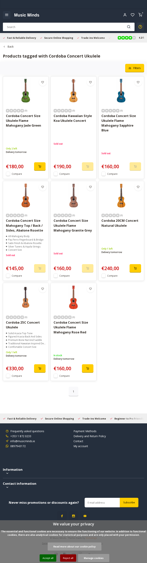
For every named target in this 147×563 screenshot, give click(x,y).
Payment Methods (85, 431)
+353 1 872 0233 (20, 436)
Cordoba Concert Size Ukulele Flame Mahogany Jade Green (23, 121)
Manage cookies (94, 558)
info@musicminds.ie (22, 441)
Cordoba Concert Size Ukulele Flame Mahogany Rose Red (71, 327)
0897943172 (18, 446)
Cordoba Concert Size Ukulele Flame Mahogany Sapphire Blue (118, 123)
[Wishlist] (132, 15)
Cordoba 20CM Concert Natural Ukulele (119, 223)
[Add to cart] (40, 166)
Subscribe (129, 502)
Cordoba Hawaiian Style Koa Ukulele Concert (73, 118)
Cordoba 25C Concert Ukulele (23, 324)
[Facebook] (62, 516)
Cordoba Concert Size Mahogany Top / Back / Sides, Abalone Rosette (24, 225)
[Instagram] (73, 516)
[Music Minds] (26, 15)
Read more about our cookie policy (74, 546)
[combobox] (69, 27)
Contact (78, 441)
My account (81, 446)
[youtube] (85, 516)
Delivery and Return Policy (90, 436)
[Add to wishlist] (43, 82)
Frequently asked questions (27, 431)
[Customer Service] (140, 27)
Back (10, 46)
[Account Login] (125, 15)
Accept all (47, 558)
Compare (17, 173)
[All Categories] (7, 15)
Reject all (68, 558)
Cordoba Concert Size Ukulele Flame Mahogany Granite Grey (73, 225)
